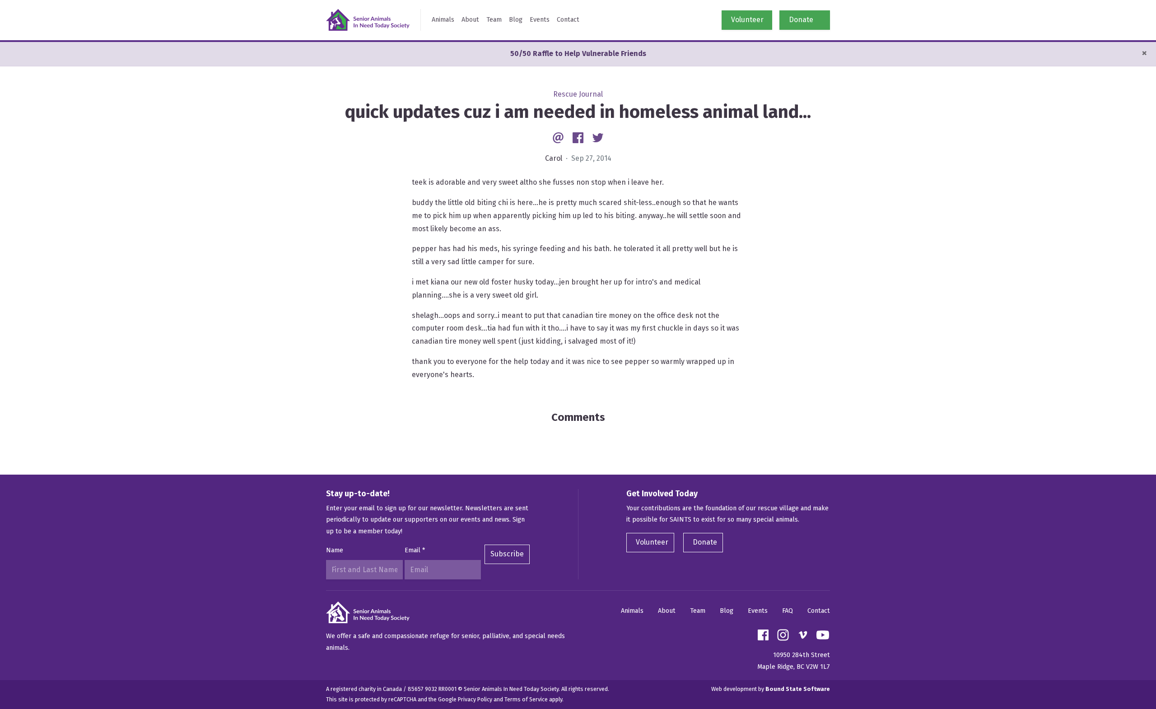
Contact (568, 19)
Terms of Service (526, 699)
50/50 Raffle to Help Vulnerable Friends (578, 53)
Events (540, 19)
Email (415, 550)
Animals (443, 19)
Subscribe (507, 554)
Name (334, 550)
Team (494, 19)
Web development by (770, 689)
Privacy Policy (475, 699)
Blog (515, 19)
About (470, 19)
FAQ (787, 611)
